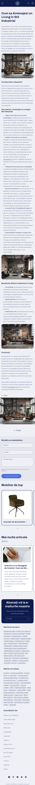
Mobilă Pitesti (12, 643)
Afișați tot (4, 541)
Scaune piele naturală (11, 682)
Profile (6, 769)
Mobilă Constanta (18, 633)
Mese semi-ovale (22, 692)
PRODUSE (15, 658)
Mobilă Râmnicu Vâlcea (12, 651)
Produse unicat (22, 680)
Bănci (26, 695)
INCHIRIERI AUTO (9, 748)
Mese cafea (21, 690)
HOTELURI (7, 756)
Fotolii (6, 704)
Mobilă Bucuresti (9, 631)
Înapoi (18, 430)
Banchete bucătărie (21, 697)
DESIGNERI (24, 658)
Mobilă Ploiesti (9, 641)
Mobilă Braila (19, 641)
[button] (2, 3)
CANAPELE (22, 663)
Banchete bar (8, 700)
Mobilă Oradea (25, 638)
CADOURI (7, 660)
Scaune (6, 673)
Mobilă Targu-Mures (20, 646)
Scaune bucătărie (16, 673)
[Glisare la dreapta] (22, 529)
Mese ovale (18, 695)
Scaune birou (23, 678)
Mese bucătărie (20, 687)
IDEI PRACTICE (19, 655)
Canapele (12, 704)
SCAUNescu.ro (14, 784)
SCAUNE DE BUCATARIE (14, 522)
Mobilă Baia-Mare (10, 648)
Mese (12, 687)
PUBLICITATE (23, 660)
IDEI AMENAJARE (9, 719)
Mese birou (12, 690)
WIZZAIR (6, 765)
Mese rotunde (8, 695)
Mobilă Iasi (7, 633)
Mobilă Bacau (23, 643)
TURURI (6, 761)
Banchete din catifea (22, 702)
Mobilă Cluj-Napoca (23, 631)
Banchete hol (8, 697)
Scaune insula (23, 675)
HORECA (15, 660)
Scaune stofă (14, 685)
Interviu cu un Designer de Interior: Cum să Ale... (16, 567)
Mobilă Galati (14, 638)
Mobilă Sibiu (8, 646)
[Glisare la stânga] (13, 529)
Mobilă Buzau (21, 648)
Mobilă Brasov (17, 636)
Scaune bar (12, 675)
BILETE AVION (8, 752)
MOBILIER (7, 658)
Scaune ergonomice (11, 678)
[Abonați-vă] (28, 619)
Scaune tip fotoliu (10, 680)
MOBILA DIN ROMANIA (16, 653)
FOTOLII (14, 663)
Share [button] (5, 395)
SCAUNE (7, 663)
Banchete (18, 700)
